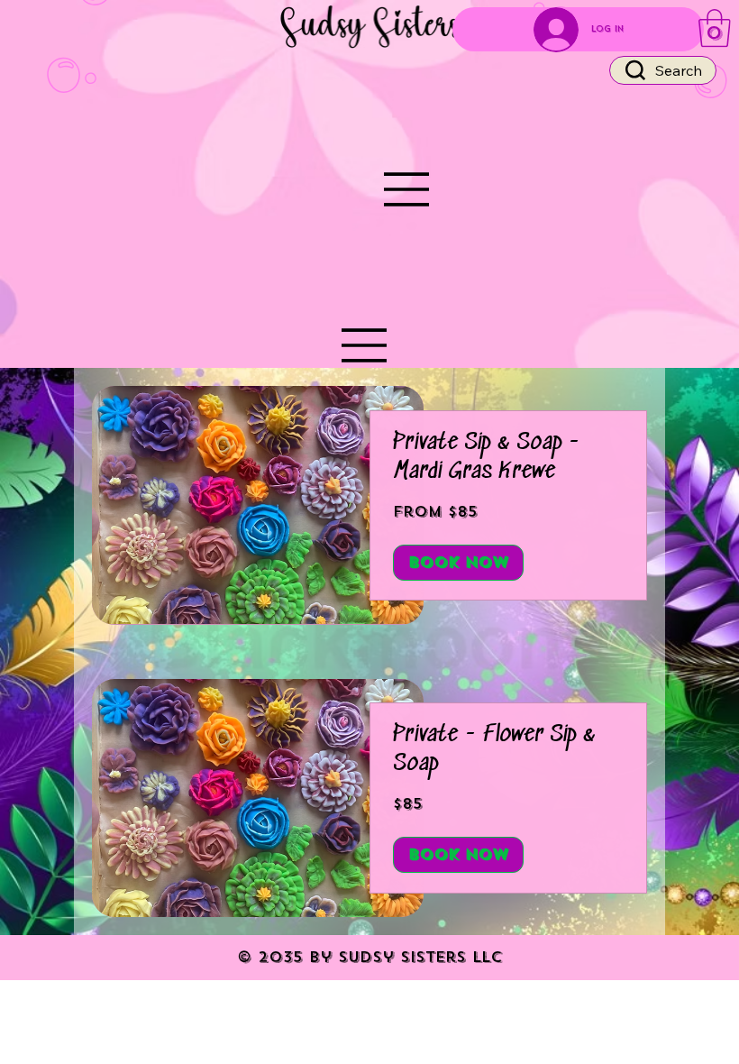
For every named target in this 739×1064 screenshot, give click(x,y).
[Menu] (407, 189)
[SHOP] (365, 345)
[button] (714, 28)
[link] (508, 458)
